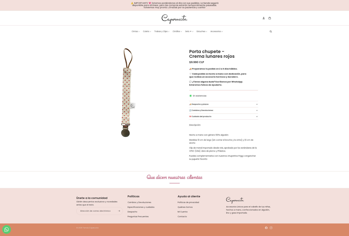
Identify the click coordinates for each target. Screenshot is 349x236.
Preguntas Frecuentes (138, 216)
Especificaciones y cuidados (141, 207)
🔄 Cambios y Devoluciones (201, 110)
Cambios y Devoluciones (139, 202)
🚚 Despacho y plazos (198, 104)
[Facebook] (266, 227)
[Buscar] (271, 31)
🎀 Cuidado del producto (200, 116)
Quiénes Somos (185, 207)
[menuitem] (135, 31)
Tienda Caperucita (91, 228)
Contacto (182, 216)
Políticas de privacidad (188, 202)
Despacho (132, 211)
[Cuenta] (264, 18)
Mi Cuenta (182, 211)
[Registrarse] (119, 211)
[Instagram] (271, 227)
